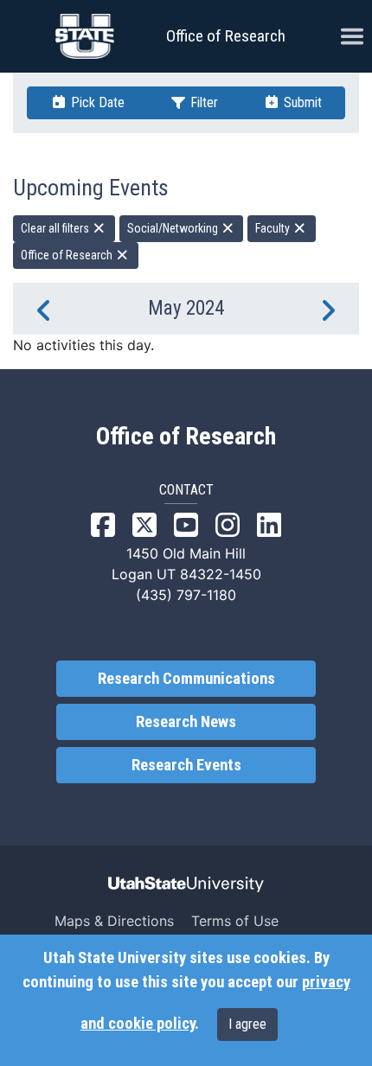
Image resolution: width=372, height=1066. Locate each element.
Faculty (273, 228)
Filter (202, 102)
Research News (186, 721)
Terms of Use (235, 920)
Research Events (186, 765)
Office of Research (225, 36)
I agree (247, 1024)
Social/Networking (174, 228)
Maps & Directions (114, 920)
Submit (301, 102)
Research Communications (186, 678)
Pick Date (96, 102)
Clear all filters (56, 228)
